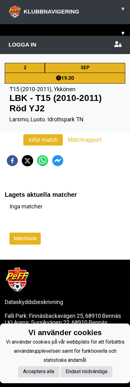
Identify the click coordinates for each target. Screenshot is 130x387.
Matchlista (25, 238)
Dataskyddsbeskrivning (34, 302)
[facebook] (12, 160)
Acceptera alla (38, 371)
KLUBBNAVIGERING (74, 10)
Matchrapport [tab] (85, 139)
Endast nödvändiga (86, 371)
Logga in (22, 44)
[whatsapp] (42, 160)
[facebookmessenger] (57, 160)
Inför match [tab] (43, 139)
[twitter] (27, 160)
